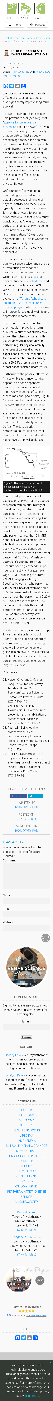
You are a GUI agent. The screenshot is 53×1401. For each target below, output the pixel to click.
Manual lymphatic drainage (26, 1145)
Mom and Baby (26, 1151)
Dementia (26, 1161)
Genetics (26, 1125)
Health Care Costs (26, 1130)
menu (17, 24)
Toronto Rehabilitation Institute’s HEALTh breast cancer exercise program (25, 303)
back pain (26, 1181)
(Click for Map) (26, 1230)
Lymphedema (26, 1140)
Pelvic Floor (27, 1171)
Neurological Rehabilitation (26, 1156)
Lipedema (26, 1135)
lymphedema (34, 281)
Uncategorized (26, 1201)
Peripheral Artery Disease (26, 1191)
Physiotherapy (27, 1176)
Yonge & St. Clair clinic (27, 1237)
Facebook (20, 796)
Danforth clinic (26, 1212)
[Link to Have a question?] (26, 1280)
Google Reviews (36, 1315)
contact (40, 24)
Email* (26, 1021)
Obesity (26, 1166)
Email (6, 909)
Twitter (37, 796)
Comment (10, 860)
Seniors (26, 1196)
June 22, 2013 (26, 819)
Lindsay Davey (14, 1055)
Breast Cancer (42, 38)
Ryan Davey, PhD (15, 63)
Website (8, 922)
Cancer (29, 38)
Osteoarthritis (26, 1186)
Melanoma (26, 1120)
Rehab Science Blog (13, 38)
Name (7, 895)
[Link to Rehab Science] (26, 967)
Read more (32, 1395)
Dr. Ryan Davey (15, 1075)
